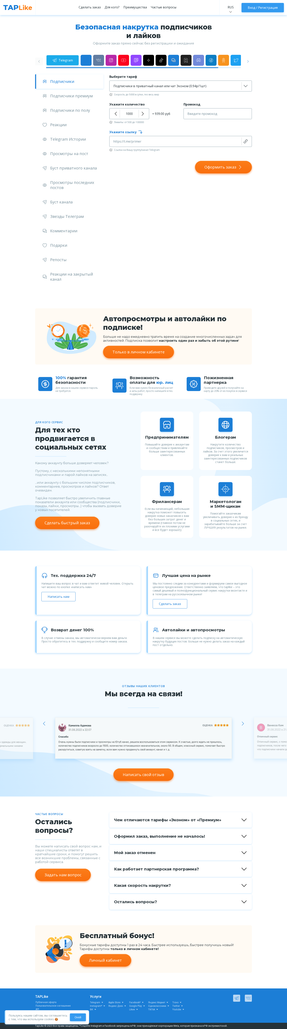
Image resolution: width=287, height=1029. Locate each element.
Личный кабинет (105, 960)
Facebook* (135, 1002)
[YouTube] (123, 60)
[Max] (86, 60)
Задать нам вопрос (63, 874)
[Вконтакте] (98, 60)
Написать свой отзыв (143, 774)
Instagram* (96, 1006)
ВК (91, 1009)
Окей (78, 1017)
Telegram (95, 1002)
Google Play (135, 1006)
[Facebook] (211, 60)
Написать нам (58, 596)
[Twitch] (136, 60)
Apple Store (114, 1002)
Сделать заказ (90, 7)
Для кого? (112, 7)
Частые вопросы (163, 7)
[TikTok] (161, 60)
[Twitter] (236, 60)
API (37, 1009)
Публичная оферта (46, 1002)
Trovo (175, 1002)
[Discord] (198, 60)
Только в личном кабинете (138, 352)
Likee (132, 1009)
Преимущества (135, 7)
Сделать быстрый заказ (67, 522)
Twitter (176, 1006)
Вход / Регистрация (263, 7)
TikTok (151, 1009)
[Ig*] (111, 60)
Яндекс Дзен (115, 1006)
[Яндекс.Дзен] (148, 60)
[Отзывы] (173, 60)
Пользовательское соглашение (53, 1005)
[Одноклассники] (223, 60)
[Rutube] (186, 60)
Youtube (176, 1009)
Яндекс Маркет (156, 1002)
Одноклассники (157, 1006)
